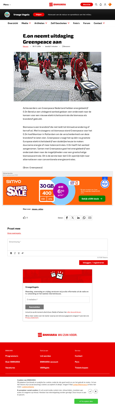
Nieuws (25, 46)
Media (25, 23)
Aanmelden (34, 307)
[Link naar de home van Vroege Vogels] (7, 14)
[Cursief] (15, 253)
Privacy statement (31, 318)
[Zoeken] (96, 4)
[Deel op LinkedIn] (78, 217)
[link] (37, 209)
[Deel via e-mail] (90, 217)
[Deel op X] (72, 217)
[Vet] (11, 253)
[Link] (22, 253)
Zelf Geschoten (59, 23)
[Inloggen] (105, 4)
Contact (98, 23)
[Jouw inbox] (100, 4)
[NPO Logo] (110, 4)
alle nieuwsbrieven (74, 312)
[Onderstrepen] (19, 253)
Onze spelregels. (14, 233)
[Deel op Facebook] (67, 217)
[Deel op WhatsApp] (84, 217)
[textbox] (58, 245)
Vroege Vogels (21, 14)
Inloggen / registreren (93, 262)
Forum (86, 23)
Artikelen (39, 23)
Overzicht (13, 23)
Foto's (76, 23)
